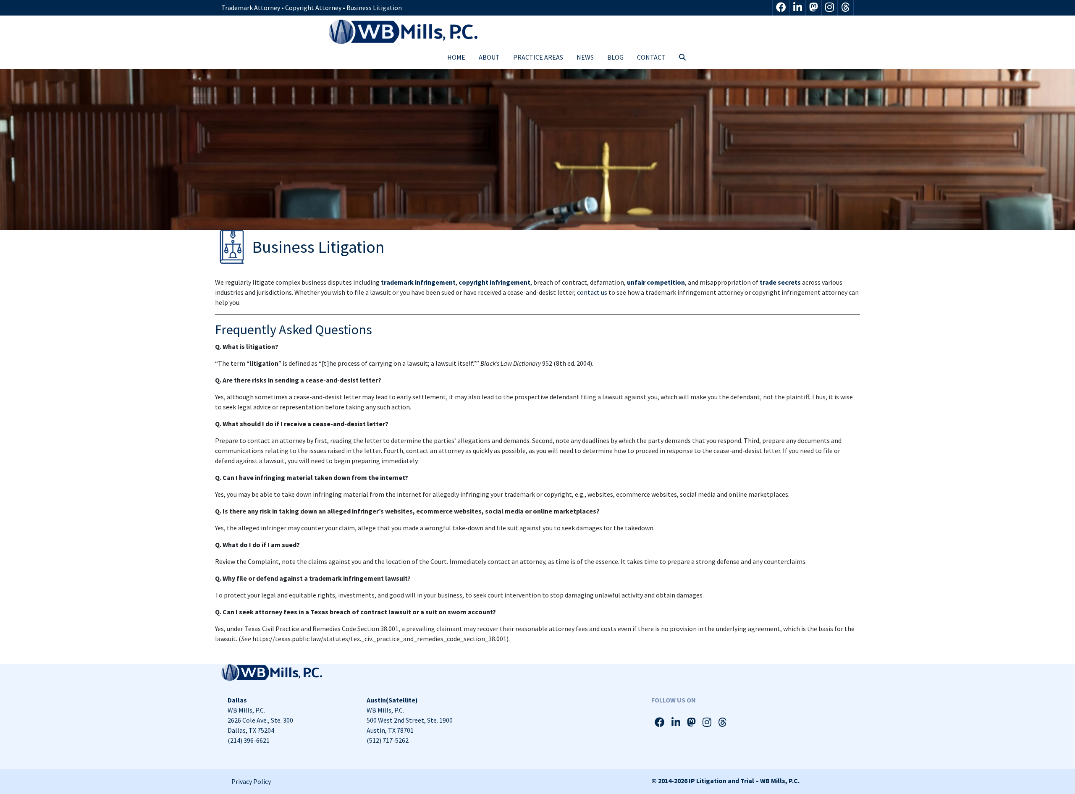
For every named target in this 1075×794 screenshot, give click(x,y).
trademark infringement (418, 282)
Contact (651, 57)
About (489, 57)
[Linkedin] (797, 8)
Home (456, 57)
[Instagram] (829, 8)
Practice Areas (538, 57)
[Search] (682, 57)
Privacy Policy (251, 781)
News (585, 57)
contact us (592, 292)
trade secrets (780, 282)
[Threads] (845, 8)
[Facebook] (781, 8)
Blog (615, 57)
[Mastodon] (813, 8)
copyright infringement (494, 282)
